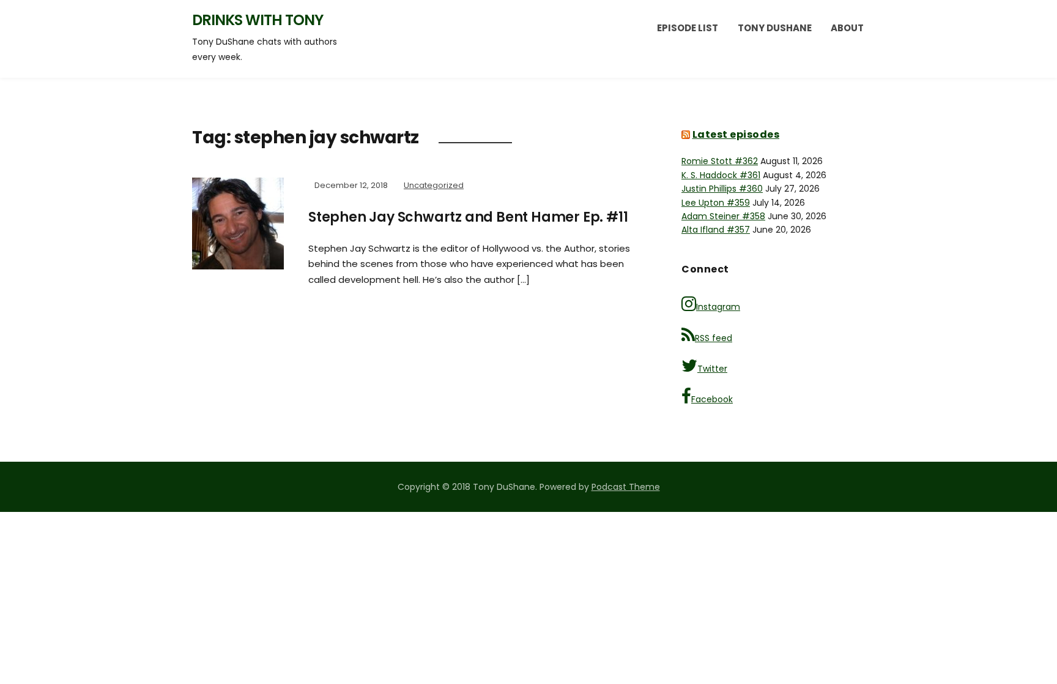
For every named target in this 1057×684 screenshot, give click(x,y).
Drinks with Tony (257, 20)
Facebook (712, 399)
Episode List (687, 27)
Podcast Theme (626, 487)
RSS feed (713, 338)
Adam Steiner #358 (723, 216)
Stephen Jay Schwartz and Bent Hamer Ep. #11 (468, 217)
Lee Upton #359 (715, 203)
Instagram (718, 307)
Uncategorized (434, 185)
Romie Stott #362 (719, 161)
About (847, 27)
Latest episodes (736, 134)
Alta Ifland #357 (715, 230)
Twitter (712, 369)
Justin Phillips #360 (722, 188)
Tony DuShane (775, 27)
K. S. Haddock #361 (720, 175)
